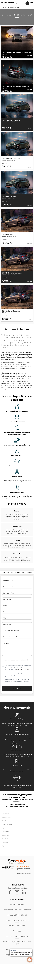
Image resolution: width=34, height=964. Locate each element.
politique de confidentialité (21, 660)
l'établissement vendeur (23, 669)
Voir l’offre (29, 55)
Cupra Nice (5, 842)
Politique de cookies (17, 926)
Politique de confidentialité (17, 920)
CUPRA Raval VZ (8, 234)
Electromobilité (17, 765)
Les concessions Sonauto (17, 936)
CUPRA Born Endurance (12, 158)
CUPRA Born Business (11, 120)
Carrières (17, 931)
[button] (31, 3)
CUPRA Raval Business (11, 310)
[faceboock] (11, 892)
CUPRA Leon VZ (8, 52)
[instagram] (18, 892)
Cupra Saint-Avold (6, 838)
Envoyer (17, 688)
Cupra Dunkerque (6, 817)
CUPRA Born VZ (8, 86)
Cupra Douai (5, 821)
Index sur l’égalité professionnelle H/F (17, 943)
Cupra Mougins (6, 846)
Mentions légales (17, 904)
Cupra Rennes (5, 828)
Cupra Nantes (5, 831)
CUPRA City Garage (7, 824)
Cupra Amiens (5, 813)
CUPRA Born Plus (9, 196)
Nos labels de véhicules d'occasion (17, 734)
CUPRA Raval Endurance (12, 272)
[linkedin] (25, 892)
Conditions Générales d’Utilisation (17, 910)
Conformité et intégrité (17, 915)
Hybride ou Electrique (17, 719)
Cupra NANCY (5, 835)
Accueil (4, 7)
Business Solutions (17, 750)
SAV (17, 780)
